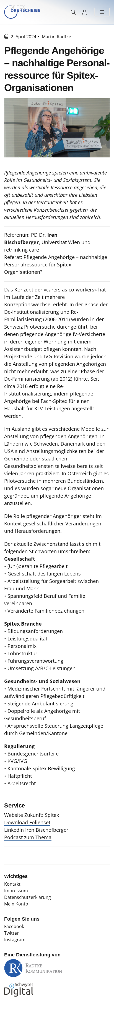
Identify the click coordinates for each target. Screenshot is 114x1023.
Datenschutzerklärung (27, 897)
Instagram (14, 940)
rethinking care (21, 249)
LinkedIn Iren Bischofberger (36, 829)
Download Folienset (27, 822)
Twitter (11, 933)
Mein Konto (16, 904)
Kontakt (12, 884)
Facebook (14, 926)
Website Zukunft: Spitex (31, 815)
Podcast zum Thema (27, 837)
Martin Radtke (56, 37)
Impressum (16, 891)
